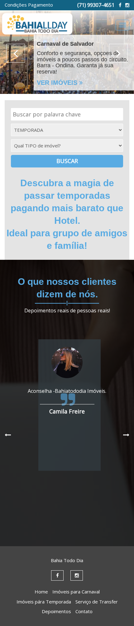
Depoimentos (56, 611)
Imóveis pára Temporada (44, 601)
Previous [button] (15, 53)
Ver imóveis (58, 82)
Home (41, 591)
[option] (67, 47)
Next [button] (118, 53)
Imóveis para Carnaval (76, 591)
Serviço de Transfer (96, 601)
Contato (84, 611)
